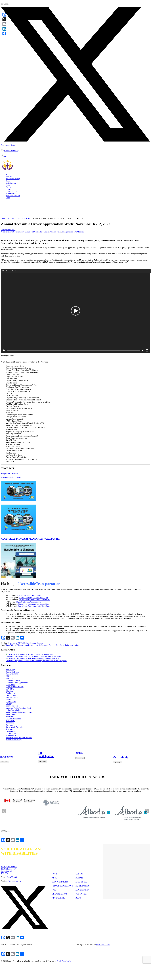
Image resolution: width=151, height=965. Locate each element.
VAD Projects (79, 232)
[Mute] (143, 350)
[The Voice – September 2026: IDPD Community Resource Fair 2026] (32, 659)
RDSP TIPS (10, 721)
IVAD (54, 890)
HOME (54, 874)
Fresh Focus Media (64, 961)
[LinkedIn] (4, 28)
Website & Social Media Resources (19, 738)
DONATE (79, 878)
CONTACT (80, 874)
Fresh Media (103, 945)
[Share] (4, 33)
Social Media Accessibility (15, 727)
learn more (4, 762)
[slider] (73, 350)
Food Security (11, 695)
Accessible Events (24, 218)
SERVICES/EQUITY (60, 882)
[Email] (4, 24)
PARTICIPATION (82, 886)
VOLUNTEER (81, 894)
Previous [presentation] (4, 811)
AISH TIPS (10, 678)
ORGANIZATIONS (59, 894)
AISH (8, 676)
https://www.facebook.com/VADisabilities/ (34, 606)
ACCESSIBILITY (83, 890)
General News (55, 232)
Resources (9, 725)
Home (3, 218)
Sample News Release (9, 473)
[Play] (4, 350)
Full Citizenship (37, 232)
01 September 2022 (8, 230)
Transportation (67, 232)
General (46, 232)
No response (56, 656)
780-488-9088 (12, 877)
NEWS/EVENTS (58, 898)
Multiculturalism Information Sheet (19, 712)
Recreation (10, 723)
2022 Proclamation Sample (11, 477)
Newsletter (10, 716)
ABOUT (55, 878)
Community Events (22, 232)
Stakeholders (10, 729)
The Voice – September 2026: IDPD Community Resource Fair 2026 (31, 661)
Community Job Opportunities (17, 682)
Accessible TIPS (12, 674)
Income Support (12, 706)
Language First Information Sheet (18, 708)
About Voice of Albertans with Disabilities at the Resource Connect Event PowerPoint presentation (42, 645)
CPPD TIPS (10, 685)
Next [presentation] (147, 811)
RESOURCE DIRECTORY (62, 886)
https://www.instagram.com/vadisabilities (33, 604)
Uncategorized (11, 733)
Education (9, 691)
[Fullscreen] (147, 350)
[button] (75, 311)
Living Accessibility (13, 710)
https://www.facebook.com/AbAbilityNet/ (34, 600)
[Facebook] (4, 14)
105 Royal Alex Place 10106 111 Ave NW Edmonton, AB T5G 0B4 (9, 870)
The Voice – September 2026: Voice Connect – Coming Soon (29, 656)
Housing (9, 704)
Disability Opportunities (14, 687)
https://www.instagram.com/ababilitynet (33, 598)
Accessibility (11, 218)
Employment (10, 693)
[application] (75, 311)
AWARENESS (81, 882)
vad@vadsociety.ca (13, 881)
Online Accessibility (13, 719)
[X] (4, 19)
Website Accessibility (13, 740)
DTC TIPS (10, 689)
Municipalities (11, 714)
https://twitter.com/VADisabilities (28, 602)
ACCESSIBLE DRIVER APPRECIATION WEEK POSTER (30, 539)
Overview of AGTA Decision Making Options (25, 643)
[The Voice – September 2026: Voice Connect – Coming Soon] (29, 654)
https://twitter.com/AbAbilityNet (29, 595)
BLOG (78, 898)
